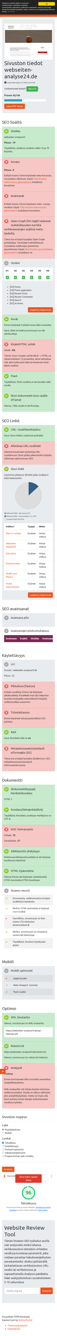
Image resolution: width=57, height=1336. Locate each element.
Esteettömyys (12, 1146)
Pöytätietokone (12, 1129)
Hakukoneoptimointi (15, 1153)
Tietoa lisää (11, 11)
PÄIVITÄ (32, 89)
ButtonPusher (26, 1320)
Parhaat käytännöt (14, 1149)
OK (47, 4)
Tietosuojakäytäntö (18, 1325)
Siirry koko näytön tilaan (28, 1178)
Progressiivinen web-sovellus (19, 1156)
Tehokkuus (10, 1143)
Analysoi (8, 1169)
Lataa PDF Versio (14, 106)
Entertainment (13, 563)
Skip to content (13, 533)
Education (11, 553)
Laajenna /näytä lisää (40, 310)
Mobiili (8, 1133)
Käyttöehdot (14, 1329)
